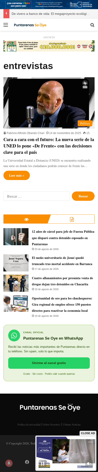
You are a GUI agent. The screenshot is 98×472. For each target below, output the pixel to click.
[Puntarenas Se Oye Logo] (29, 25)
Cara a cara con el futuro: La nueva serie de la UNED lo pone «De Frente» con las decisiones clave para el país (48, 145)
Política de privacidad (29, 424)
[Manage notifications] (9, 463)
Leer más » (16, 175)
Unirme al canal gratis (49, 363)
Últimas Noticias (72, 424)
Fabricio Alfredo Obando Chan (25, 133)
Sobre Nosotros (51, 424)
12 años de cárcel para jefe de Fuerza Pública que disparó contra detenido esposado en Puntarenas (63, 237)
